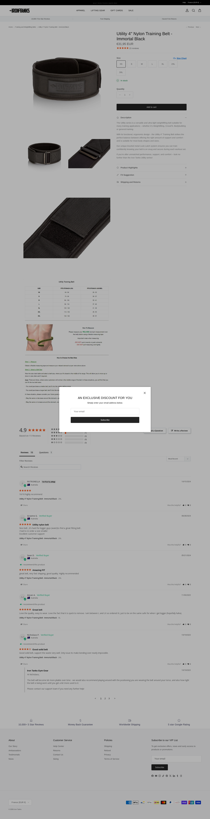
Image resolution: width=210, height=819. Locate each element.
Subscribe (105, 420)
